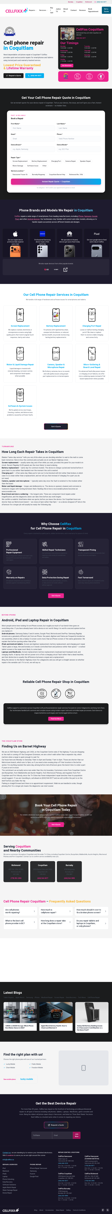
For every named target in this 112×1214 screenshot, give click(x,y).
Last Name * (61, 124)
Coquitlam (79, 2)
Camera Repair (70, 161)
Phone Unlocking (8, 1179)
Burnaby (70, 2)
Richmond (88, 2)
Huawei (32, 1174)
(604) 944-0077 (101, 2)
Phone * (59, 134)
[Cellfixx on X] (107, 1210)
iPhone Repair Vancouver (38, 1168)
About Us (65, 10)
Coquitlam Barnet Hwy (57, 174)
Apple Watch (20, 997)
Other (44, 166)
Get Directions (67, 65)
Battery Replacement (39, 161)
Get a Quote (106, 10)
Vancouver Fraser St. (20, 174)
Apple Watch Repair (9, 1187)
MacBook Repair (47, 997)
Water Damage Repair (10, 1190)
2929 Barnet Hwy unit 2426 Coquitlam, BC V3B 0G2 (66, 1177)
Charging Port (56, 161)
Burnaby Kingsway (38, 174)
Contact (74, 10)
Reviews (82, 10)
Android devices (33, 219)
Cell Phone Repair (94, 997)
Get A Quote (56, 596)
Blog (35, 1210)
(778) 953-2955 (16, 878)
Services (42, 10)
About (41, 1210)
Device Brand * (16, 145)
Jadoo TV (58, 10)
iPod (4, 1168)
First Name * (15, 124)
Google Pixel (34, 1176)
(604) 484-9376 (63, 1163)
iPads (4, 1174)
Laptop (5, 1176)
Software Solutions (9, 1185)
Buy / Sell (51, 10)
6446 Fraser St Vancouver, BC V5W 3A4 (66, 1160)
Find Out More (56, 719)
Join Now (76, 1135)
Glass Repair (60, 1210)
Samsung (87, 216)
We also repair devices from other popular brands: (56, 263)
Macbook (6, 1171)
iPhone (80, 216)
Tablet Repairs (9, 997)
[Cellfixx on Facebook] (103, 1210)
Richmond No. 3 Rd (76, 174)
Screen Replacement (20, 161)
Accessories (49, 1210)
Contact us (7, 1153)
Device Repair (7, 1193)
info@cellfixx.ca (8, 1160)
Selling (68, 1210)
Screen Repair (59, 997)
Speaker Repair (85, 161)
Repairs (32, 10)
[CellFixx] (11, 1210)
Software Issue (32, 166)
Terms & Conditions (79, 1210)
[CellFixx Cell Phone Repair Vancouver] (17, 10)
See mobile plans (10, 1079)
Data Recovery (71, 997)
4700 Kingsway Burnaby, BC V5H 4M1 (65, 1192)
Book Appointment (93, 10)
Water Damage (18, 166)
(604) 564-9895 (69, 878)
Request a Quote (15, 75)
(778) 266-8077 (89, 1165)
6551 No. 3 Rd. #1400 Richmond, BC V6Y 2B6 (92, 1177)
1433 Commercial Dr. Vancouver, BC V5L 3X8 (92, 1162)
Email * (13, 134)
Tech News (82, 997)
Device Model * (62, 145)
